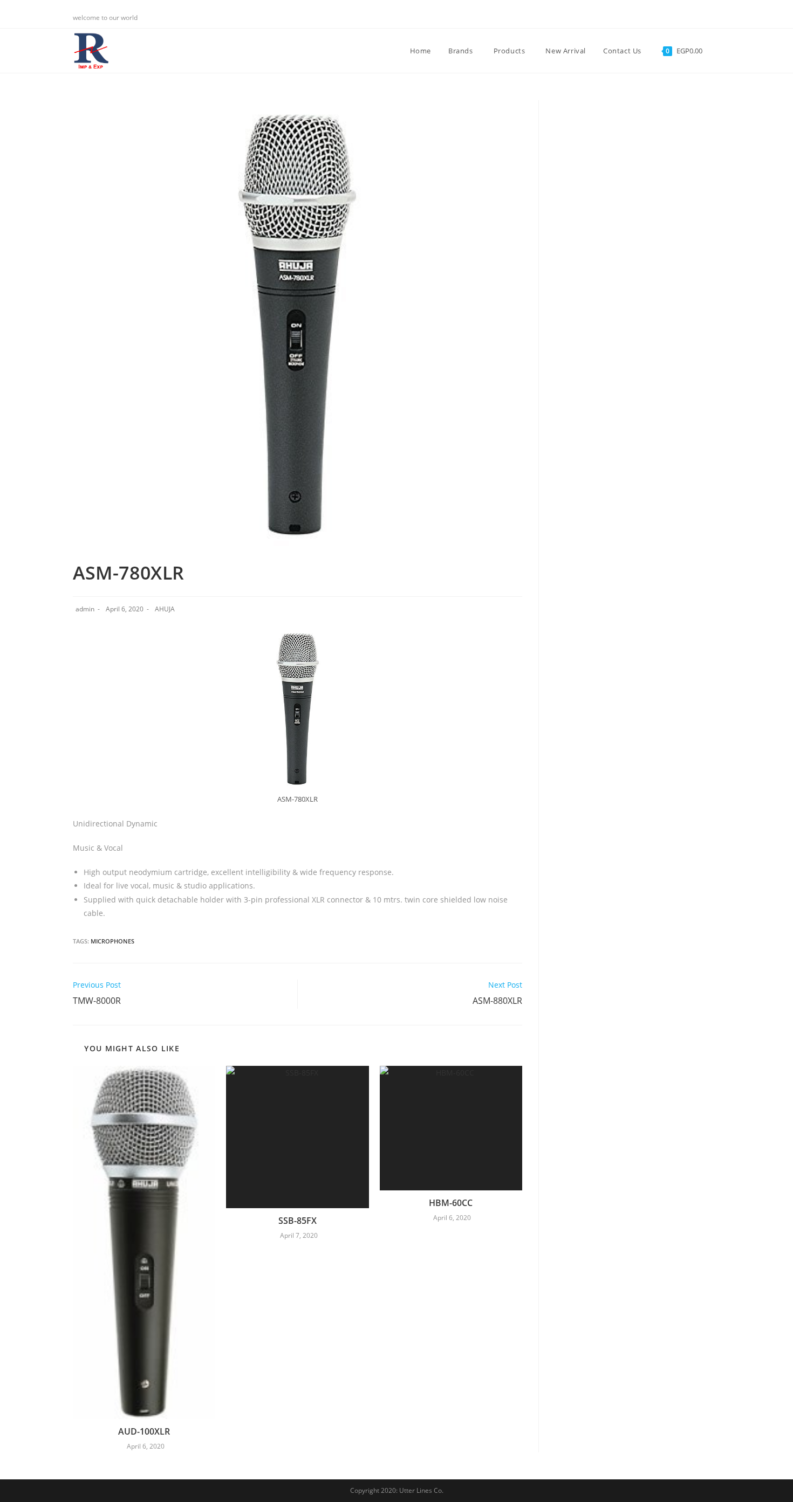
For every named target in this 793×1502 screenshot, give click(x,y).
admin (85, 609)
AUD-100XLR (144, 1431)
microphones (112, 941)
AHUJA (165, 609)
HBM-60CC (451, 1203)
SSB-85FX (297, 1221)
